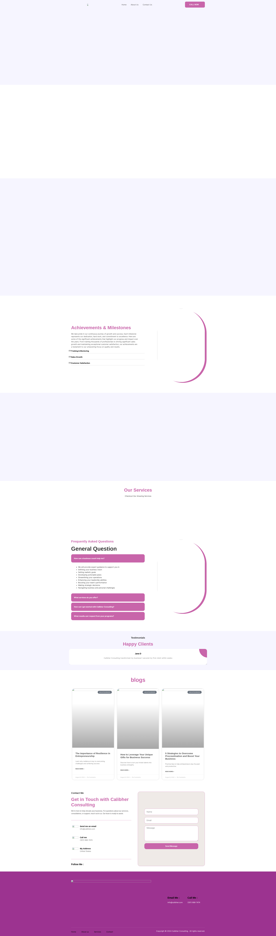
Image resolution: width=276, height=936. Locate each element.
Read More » (79, 769)
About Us (134, 5)
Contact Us (147, 5)
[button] (108, 558)
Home (124, 5)
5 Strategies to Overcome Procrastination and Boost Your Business (182, 756)
